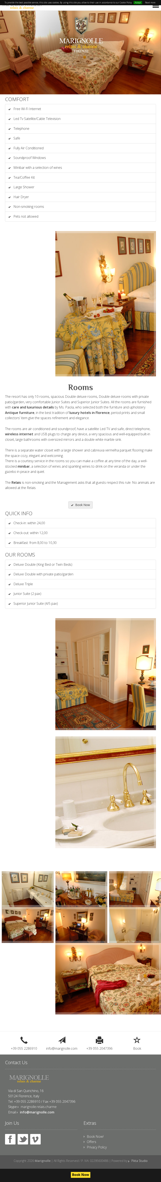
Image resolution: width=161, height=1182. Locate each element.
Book (137, 1048)
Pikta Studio (139, 1161)
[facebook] (10, 1139)
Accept (138, 2)
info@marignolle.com (61, 1048)
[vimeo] (35, 1139)
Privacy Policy (97, 1147)
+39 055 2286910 (24, 1048)
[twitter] (23, 1139)
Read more (150, 2)
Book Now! (95, 1136)
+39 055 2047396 (99, 1048)
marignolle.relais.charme (39, 1106)
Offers (91, 1141)
